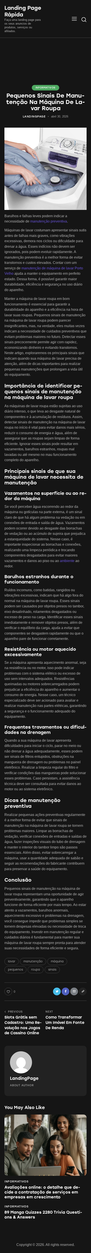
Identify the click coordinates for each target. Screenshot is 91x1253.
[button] (74, 18)
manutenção (33, 961)
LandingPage (24, 1078)
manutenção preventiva (48, 221)
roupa (35, 969)
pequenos (15, 969)
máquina (57, 961)
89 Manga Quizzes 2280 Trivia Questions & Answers (43, 1215)
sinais (52, 969)
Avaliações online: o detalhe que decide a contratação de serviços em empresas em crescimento (42, 1192)
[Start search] (84, 19)
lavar (11, 961)
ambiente (67, 561)
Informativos (45, 87)
